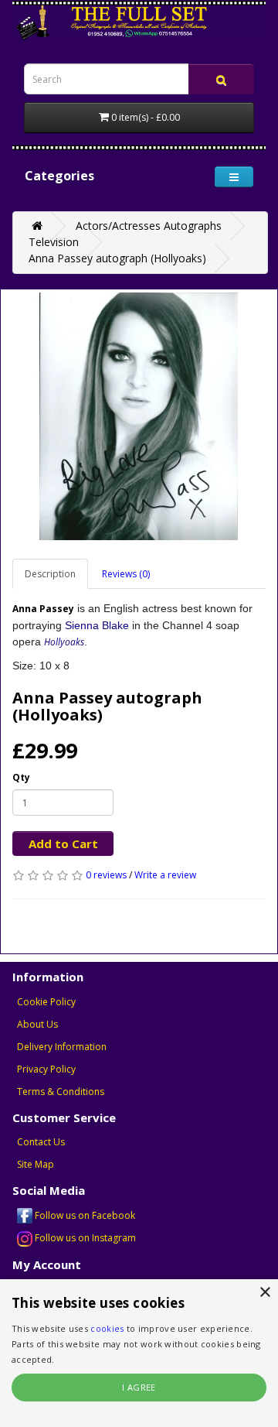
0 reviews (106, 874)
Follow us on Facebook (83, 1215)
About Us (37, 1024)
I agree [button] (139, 1387)
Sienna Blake (97, 625)
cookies (107, 1328)
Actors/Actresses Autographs (149, 225)
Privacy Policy (46, 1069)
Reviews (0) (126, 573)
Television (54, 241)
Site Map (35, 1164)
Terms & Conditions (60, 1091)
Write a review (165, 874)
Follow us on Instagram (84, 1237)
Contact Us (41, 1141)
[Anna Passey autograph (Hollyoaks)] (139, 416)
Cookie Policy (46, 1001)
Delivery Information (62, 1046)
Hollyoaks (64, 641)
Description (50, 573)
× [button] (264, 1293)
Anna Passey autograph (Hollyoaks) (117, 258)
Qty (21, 777)
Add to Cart (63, 843)
